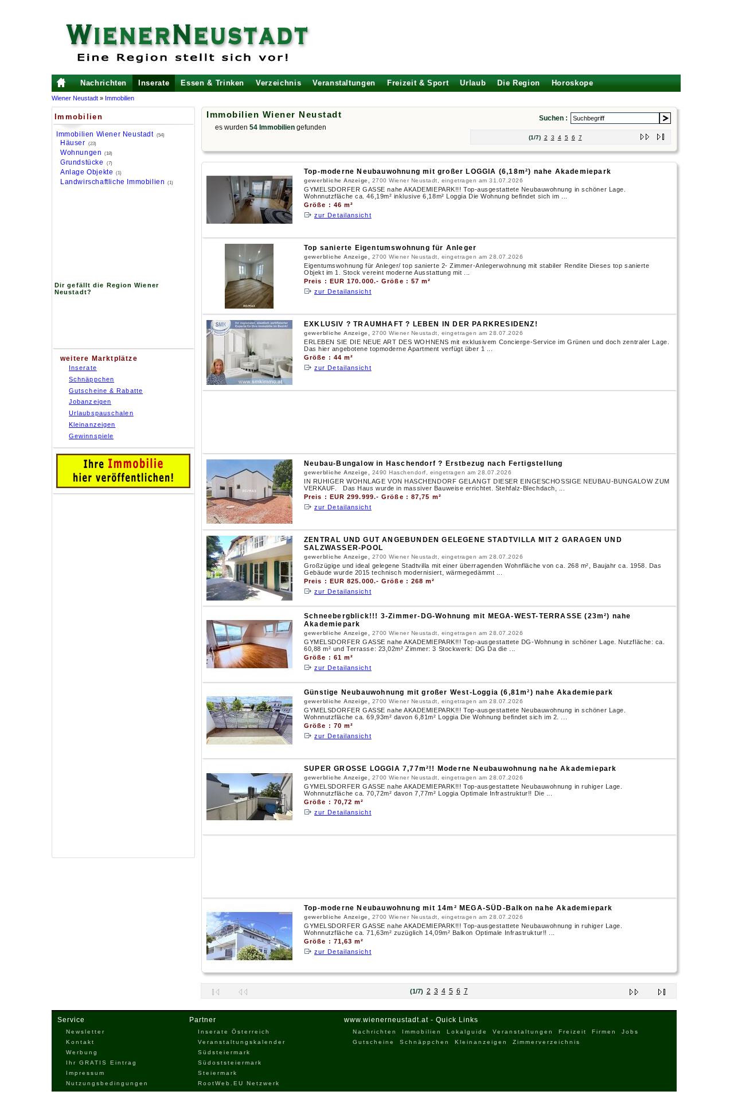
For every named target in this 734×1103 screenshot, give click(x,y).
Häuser (72, 143)
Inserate (153, 83)
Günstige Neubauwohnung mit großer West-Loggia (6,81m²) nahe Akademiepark (458, 692)
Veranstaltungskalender (242, 1042)
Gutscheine (374, 1042)
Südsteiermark (224, 1052)
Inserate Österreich (234, 1031)
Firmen (604, 1031)
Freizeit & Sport (417, 83)
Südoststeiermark (230, 1062)
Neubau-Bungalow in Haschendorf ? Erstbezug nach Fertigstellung (433, 463)
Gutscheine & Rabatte (106, 390)
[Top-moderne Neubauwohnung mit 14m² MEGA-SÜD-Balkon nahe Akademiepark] (249, 966)
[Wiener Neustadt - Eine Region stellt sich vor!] (197, 43)
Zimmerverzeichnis (546, 1042)
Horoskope (573, 83)
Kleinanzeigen (92, 424)
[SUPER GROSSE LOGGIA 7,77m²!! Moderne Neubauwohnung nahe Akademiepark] (249, 827)
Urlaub (473, 83)
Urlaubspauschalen (101, 413)
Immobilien (119, 98)
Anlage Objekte (86, 172)
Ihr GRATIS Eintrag (101, 1062)
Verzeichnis (278, 83)
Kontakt (80, 1042)
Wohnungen (80, 153)
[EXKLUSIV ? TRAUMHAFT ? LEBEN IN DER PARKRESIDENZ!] (249, 382)
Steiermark (217, 1073)
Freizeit (573, 1031)
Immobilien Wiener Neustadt (105, 134)
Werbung (82, 1052)
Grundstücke (82, 162)
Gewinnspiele (91, 435)
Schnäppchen (91, 379)
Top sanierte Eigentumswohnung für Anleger (390, 248)
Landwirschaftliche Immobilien (112, 182)
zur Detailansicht (343, 215)
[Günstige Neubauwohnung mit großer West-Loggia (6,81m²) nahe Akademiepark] (249, 750)
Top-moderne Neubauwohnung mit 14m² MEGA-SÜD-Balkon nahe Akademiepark (458, 908)
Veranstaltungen (344, 83)
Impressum (85, 1073)
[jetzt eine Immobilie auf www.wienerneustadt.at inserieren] (123, 485)
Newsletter (85, 1031)
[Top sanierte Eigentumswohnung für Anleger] (249, 306)
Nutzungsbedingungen (107, 1083)
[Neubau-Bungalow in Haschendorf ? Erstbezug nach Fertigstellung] (249, 521)
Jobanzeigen (90, 401)
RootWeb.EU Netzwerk (239, 1083)
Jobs (630, 1031)
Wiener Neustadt (75, 98)
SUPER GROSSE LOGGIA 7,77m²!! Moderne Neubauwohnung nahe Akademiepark (460, 769)
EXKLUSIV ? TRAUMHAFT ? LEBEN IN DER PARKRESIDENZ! (421, 324)
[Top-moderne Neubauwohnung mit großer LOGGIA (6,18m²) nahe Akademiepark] (249, 229)
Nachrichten (103, 83)
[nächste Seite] (645, 134)
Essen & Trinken (212, 83)
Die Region (518, 83)
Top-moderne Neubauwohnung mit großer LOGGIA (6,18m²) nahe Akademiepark (457, 171)
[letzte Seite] (660, 134)
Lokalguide (467, 1031)
